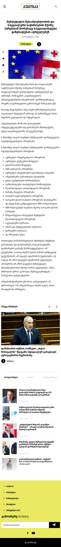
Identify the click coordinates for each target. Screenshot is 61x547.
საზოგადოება (12, 498)
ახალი (30, 377)
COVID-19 (9, 486)
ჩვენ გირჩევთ (50, 377)
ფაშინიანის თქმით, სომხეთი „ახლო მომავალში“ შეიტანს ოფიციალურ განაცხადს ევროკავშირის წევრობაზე (28, 352)
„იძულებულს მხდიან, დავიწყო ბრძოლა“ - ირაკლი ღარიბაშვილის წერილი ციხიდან (36, 427)
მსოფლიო (10, 504)
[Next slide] (57, 307)
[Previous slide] (49, 307)
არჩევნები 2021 (13, 510)
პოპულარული (11, 377)
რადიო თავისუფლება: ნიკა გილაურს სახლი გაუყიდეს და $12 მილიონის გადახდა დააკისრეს (35, 392)
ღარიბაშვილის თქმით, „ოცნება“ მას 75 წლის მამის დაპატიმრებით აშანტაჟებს (35, 461)
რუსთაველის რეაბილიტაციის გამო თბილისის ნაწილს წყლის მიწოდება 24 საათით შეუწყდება (36, 409)
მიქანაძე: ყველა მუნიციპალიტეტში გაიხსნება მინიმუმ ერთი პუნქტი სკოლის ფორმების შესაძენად (36, 444)
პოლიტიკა (26, 44)
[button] (56, 6)
